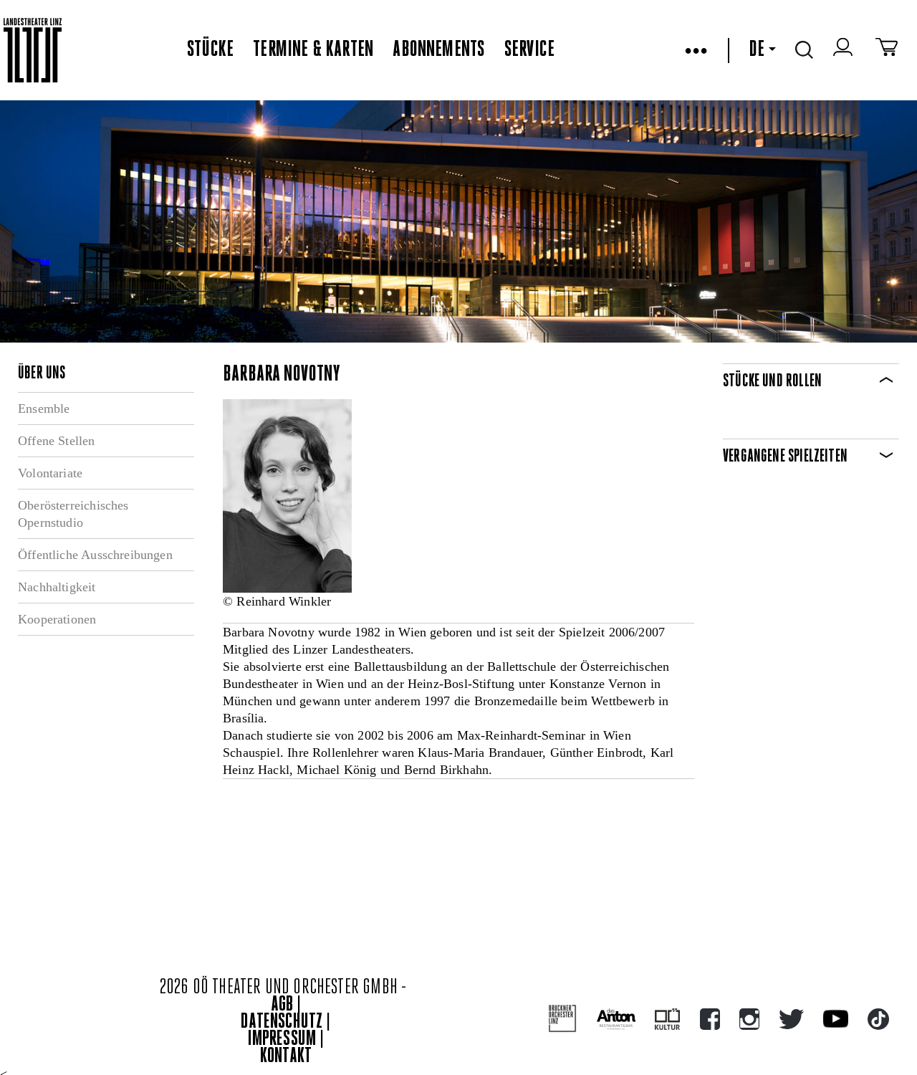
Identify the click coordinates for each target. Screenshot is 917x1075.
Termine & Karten (313, 50)
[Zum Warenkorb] (886, 50)
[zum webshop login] (844, 50)
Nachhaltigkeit (57, 587)
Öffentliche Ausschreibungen (95, 555)
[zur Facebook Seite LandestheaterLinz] (710, 1019)
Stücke (210, 50)
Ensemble (43, 408)
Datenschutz (281, 1022)
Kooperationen (57, 619)
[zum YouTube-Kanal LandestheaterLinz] (835, 1018)
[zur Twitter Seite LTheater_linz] (791, 1019)
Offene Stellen (56, 441)
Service (529, 50)
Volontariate (50, 473)
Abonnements (438, 50)
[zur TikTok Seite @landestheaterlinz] (878, 1019)
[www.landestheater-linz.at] (32, 50)
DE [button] (756, 50)
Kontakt (286, 1057)
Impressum (282, 1039)
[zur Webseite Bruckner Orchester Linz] (562, 1018)
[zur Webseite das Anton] (616, 1019)
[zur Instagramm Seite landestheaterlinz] (749, 1019)
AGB (282, 1005)
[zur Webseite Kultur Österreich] (667, 1019)
